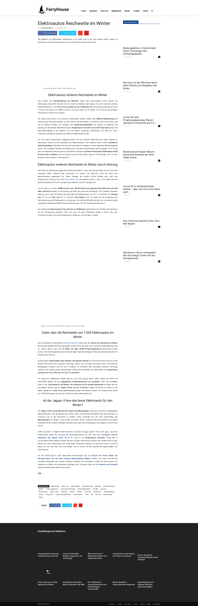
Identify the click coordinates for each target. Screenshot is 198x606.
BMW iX (41, 489)
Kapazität (64, 491)
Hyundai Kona (43, 491)
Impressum (156, 604)
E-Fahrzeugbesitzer (52, 489)
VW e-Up (98, 494)
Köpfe (145, 11)
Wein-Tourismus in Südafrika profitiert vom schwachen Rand (97, 556)
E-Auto (106, 122)
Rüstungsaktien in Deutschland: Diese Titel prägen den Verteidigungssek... (139, 51)
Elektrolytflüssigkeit (84, 489)
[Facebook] (39, 1)
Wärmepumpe (107, 494)
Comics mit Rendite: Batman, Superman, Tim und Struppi (72, 556)
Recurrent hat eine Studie (73, 343)
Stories (136, 11)
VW (92, 494)
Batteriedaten (75, 486)
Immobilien (116, 11)
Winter (41, 497)
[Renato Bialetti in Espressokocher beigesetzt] (124, 572)
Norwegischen (63, 435)
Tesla (76, 197)
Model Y (79, 491)
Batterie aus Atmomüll (109, 464)
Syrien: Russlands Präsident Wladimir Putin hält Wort (148, 557)
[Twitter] (47, 1)
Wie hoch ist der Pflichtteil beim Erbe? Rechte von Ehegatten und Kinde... (140, 85)
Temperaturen (77, 494)
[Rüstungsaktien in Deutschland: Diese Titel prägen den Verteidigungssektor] (141, 36)
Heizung (103, 489)
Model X (72, 491)
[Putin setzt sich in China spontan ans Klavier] (49, 572)
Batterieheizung (87, 486)
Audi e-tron (65, 486)
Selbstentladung (109, 491)
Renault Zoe (97, 491)
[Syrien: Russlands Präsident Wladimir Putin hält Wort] (149, 544)
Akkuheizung (55, 486)
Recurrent (88, 491)
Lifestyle (104, 11)
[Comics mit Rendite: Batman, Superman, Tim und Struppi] (74, 544)
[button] (157, 11)
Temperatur (49, 494)
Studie (41, 494)
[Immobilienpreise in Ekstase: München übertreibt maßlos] (149, 572)
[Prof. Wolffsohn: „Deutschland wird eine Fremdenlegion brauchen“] (99, 572)
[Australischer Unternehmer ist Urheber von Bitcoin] (124, 544)
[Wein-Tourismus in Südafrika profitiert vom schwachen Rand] (99, 544)
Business (93, 11)
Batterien (98, 486)
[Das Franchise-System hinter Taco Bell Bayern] (141, 209)
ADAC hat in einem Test (69, 179)
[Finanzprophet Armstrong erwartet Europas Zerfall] (49, 544)
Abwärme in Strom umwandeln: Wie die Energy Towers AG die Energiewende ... (139, 255)
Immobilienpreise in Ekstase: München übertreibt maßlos (146, 584)
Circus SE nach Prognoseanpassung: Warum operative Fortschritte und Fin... (139, 120)
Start (83, 11)
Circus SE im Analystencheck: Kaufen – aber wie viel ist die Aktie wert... (141, 189)
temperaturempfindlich (63, 494)
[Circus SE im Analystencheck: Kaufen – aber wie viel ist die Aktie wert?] (141, 174)
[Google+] (43, 1)
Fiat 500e (95, 489)
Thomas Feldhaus (47, 28)
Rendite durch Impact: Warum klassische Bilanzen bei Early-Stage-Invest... (139, 154)
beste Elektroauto (108, 486)
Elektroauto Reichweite (68, 489)
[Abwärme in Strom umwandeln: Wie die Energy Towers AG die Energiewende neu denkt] (141, 240)
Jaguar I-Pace (54, 491)
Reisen (127, 11)
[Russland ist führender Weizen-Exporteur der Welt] (74, 572)
